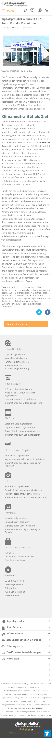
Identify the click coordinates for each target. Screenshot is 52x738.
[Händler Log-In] (40, 11)
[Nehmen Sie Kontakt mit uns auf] (33, 11)
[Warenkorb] (48, 11)
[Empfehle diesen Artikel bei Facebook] (48, 312)
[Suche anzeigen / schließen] (25, 11)
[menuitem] (7, 11)
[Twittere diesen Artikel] (40, 312)
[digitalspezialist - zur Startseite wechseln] (26, 4)
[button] (47, 733)
